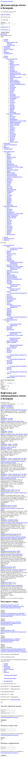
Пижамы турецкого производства (15, 285)
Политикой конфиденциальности (9, 717)
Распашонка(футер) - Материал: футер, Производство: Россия (11, 624)
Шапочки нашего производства (18, 371)
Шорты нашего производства (18, 376)
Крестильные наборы (15, 77)
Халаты (12, 104)
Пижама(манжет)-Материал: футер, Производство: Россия (10, 641)
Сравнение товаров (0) (7, 405)
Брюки (12, 63)
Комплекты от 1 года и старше (18, 74)
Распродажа (7, 46)
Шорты (12, 111)
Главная (6, 39)
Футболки (12, 102)
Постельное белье (14, 97)
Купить (3, 416)
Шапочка (12, 108)
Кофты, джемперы (15, 123)
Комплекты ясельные (15, 122)
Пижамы (12, 88)
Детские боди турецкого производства (16, 248)
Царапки (12, 105)
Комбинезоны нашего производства (16, 333)
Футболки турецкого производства (15, 306)
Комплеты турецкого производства (15, 268)
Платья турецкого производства (18, 293)
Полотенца (13, 95)
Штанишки (13, 112)
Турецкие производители (11, 44)
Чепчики (12, 106)
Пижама (12, 129)
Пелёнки (12, 85)
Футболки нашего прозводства (18, 366)
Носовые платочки (15, 82)
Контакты (6, 52)
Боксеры (12, 61)
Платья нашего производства (17, 359)
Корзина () (4, 34)
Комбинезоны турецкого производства (16, 262)
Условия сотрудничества (10, 144)
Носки (11, 126)
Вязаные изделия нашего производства (16, 345)
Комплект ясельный (15, 73)
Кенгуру (12, 67)
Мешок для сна (14, 80)
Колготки (12, 70)
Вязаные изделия (14, 64)
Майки (12, 78)
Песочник (12, 127)
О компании (7, 47)
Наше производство (12, 59)
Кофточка (12, 75)
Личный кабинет (8, 53)
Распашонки (13, 98)
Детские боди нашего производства (15, 324)
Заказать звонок (5, 32)
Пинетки (12, 89)
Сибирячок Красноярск (10, 678)
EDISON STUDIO (15, 699)
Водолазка (12, 116)
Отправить (3, 720)
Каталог (6, 40)
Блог (5, 50)
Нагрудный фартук (15, 81)
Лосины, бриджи (14, 125)
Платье (12, 132)
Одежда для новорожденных (17, 84)
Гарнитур (12, 66)
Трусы (11, 101)
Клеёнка (12, 68)
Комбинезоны (13, 71)
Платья (12, 91)
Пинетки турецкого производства (15, 289)
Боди (11, 60)
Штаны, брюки (14, 141)
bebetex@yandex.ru (5, 14)
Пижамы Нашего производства (18, 355)
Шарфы (12, 109)
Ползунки (12, 94)
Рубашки (12, 99)
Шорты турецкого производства (18, 317)
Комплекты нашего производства (15, 338)
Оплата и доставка (9, 49)
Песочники (13, 87)
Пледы (12, 92)
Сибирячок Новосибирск (10, 675)
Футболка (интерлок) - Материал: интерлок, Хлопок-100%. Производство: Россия (12, 607)
